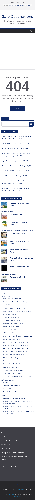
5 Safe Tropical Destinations (12, 299)
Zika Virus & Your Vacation (11, 320)
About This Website (7, 449)
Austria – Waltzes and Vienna (12, 367)
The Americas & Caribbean (11, 386)
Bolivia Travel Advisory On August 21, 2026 (14, 148)
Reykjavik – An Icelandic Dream (13, 323)
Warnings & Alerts (7, 417)
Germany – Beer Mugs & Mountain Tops (15, 342)
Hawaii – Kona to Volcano (11, 327)
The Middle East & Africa (11, 392)
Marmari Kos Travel (8, 275)
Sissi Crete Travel (7, 212)
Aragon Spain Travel (17, 233)
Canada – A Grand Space (11, 330)
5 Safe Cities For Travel (10, 305)
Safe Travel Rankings (7, 380)
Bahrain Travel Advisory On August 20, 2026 (15, 171)
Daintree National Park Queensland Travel (17, 231)
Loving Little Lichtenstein (11, 314)
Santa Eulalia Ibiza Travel (19, 266)
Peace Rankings (6, 395)
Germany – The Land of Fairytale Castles (15, 348)
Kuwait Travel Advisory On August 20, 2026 (14, 176)
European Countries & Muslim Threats (15, 351)
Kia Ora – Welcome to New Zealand (14, 355)
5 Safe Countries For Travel (11, 317)
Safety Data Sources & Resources (11, 441)
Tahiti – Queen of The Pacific (12, 373)
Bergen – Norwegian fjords (11, 339)
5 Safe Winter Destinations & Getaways (15, 302)
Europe (5, 382)
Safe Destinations (17, 16)
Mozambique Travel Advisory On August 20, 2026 (16, 166)
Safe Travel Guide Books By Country (12, 467)
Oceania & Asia (8, 389)
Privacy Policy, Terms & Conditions (12, 453)
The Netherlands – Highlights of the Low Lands (18, 376)
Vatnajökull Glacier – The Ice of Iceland (15, 361)
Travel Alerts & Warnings (9, 433)
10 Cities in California (10, 333)
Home (3, 293)
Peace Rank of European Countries (14, 398)
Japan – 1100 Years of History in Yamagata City (17, 336)
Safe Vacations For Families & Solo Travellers (17, 311)
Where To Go (5, 296)
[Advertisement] (17, 51)
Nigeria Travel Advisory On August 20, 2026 (15, 161)
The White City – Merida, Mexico (13, 370)
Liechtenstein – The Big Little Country (15, 364)
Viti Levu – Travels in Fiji (10, 358)
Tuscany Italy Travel (17, 277)
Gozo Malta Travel (16, 214)
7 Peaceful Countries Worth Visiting (14, 308)
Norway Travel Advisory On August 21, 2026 (15, 143)
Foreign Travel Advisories (9, 437)
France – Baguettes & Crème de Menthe (15, 345)
